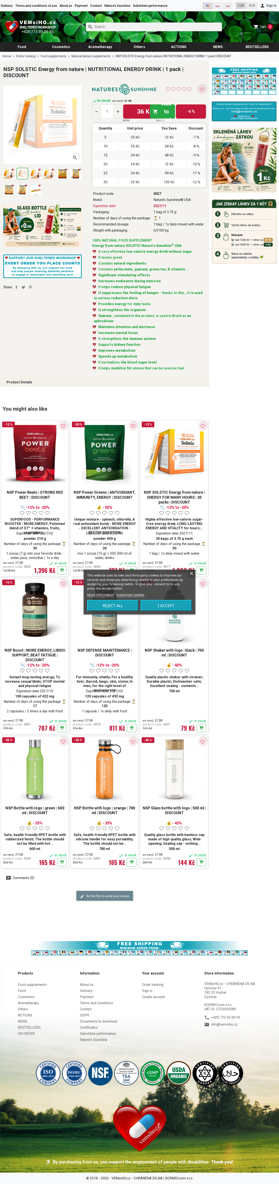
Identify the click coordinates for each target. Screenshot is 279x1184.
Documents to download (98, 1021)
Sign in (147, 991)
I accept (166, 605)
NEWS (218, 47)
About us (66, 5)
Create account (153, 997)
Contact (96, 5)
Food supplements (32, 985)
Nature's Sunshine (117, 5)
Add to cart (162, 111)
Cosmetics (61, 47)
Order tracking (152, 985)
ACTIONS (178, 47)
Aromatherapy (100, 47)
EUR (252, 5)
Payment (81, 5)
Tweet (23, 287)
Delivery (7, 5)
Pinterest (30, 287)
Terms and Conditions (96, 1003)
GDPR (84, 1015)
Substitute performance (150, 5)
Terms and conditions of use (36, 5)
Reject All (113, 605)
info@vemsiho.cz (224, 1024)
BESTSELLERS (257, 47)
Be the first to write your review (107, 896)
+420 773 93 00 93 (225, 1017)
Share (16, 287)
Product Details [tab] (19, 382)
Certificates (89, 1027)
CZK (241, 5)
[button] (268, 6)
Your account (153, 973)
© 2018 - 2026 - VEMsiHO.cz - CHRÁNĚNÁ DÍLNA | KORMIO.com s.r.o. (139, 1178)
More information (100, 594)
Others (139, 47)
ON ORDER (26, 1034)
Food (22, 47)
